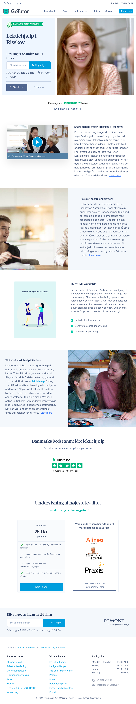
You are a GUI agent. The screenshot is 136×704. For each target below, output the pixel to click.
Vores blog (12, 692)
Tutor (9, 679)
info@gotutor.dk (107, 684)
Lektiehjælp (50, 11)
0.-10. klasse (17, 87)
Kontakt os (126, 11)
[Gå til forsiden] (16, 11)
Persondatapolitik (58, 683)
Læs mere (115, 175)
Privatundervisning (16, 666)
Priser (97, 11)
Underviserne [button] (80, 11)
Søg (8, 3)
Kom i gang (41, 587)
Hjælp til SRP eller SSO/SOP (21, 688)
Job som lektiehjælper (61, 670)
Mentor (10, 683)
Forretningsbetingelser (61, 688)
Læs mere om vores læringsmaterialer (94, 585)
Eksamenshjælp (15, 662)
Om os (108, 11)
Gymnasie (39, 87)
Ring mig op (40, 65)
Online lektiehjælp (16, 670)
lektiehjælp (38, 381)
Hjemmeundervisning (18, 675)
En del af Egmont (58, 662)
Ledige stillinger (57, 666)
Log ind (18, 3)
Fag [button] (65, 11)
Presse (53, 675)
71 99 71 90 (25, 73)
